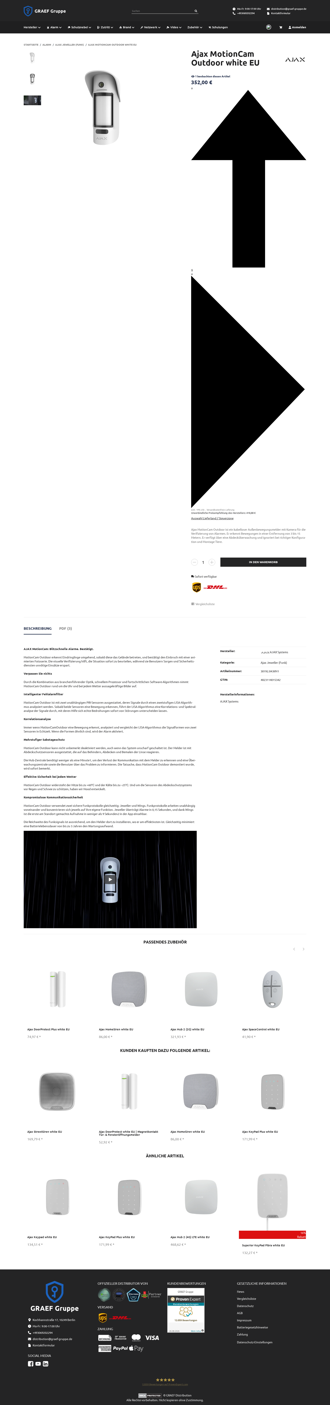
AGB (240, 1313)
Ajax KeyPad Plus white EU (260, 1131)
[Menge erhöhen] (212, 562)
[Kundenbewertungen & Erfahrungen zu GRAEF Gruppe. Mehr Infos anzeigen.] (186, 1310)
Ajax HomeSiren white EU (116, 1029)
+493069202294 (246, 13)
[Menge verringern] (194, 562)
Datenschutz (245, 1306)
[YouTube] (38, 1364)
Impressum (244, 1320)
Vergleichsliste (246, 1298)
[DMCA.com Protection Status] (150, 1395)
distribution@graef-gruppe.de (288, 9)
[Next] (303, 949)
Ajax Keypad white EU (42, 1237)
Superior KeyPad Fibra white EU (263, 1245)
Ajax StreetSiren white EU (44, 1131)
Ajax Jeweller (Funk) (274, 662)
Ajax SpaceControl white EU (261, 1029)
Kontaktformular (280, 13)
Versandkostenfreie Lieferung (220, 509)
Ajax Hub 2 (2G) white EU (187, 1029)
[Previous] (294, 949)
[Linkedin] (45, 1364)
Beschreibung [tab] (38, 628)
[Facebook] (30, 1364)
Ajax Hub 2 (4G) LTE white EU (190, 1237)
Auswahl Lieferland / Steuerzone (212, 518)
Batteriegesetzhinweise (252, 1327)
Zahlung (242, 1334)
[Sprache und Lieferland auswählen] (268, 27)
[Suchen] (195, 11)
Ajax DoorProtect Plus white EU (48, 1029)
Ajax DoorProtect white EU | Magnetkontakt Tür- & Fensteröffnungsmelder (128, 1133)
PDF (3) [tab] (65, 628)
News (240, 1291)
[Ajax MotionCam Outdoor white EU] (104, 108)
